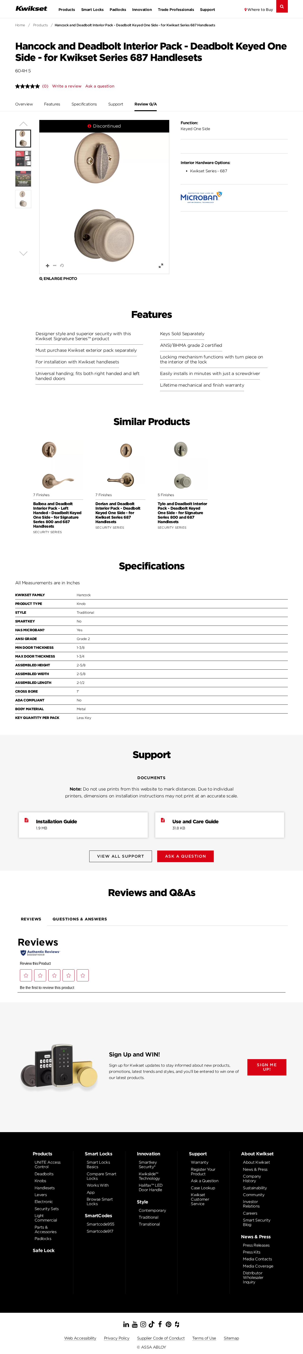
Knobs (40, 1181)
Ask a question (99, 86)
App (90, 1192)
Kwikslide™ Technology (149, 1176)
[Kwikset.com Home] (31, 8)
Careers (250, 1213)
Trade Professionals (176, 9)
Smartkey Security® (148, 1164)
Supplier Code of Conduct (161, 1338)
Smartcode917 (100, 1231)
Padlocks (118, 9)
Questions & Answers (80, 919)
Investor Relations (251, 1203)
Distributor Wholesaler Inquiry (253, 1277)
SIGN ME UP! (267, 1067)
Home (20, 25)
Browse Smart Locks (100, 1201)
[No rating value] (28, 86)
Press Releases (256, 1245)
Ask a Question (204, 1181)
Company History (252, 1178)
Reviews (31, 919)
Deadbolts (44, 1174)
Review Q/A (145, 104)
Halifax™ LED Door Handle (150, 1187)
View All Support (120, 856)
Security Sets (47, 1209)
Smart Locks (92, 9)
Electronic (44, 1201)
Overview (24, 104)
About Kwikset (256, 1162)
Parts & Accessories (45, 1229)
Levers (41, 1195)
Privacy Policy (116, 1338)
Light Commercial (46, 1217)
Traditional (148, 1217)
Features (52, 104)
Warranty (199, 1162)
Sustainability (255, 1188)
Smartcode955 (100, 1224)
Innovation (142, 9)
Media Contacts (257, 1259)
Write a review (66, 86)
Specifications (84, 104)
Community (253, 1195)
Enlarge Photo (60, 278)
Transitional (149, 1224)
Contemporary (152, 1210)
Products (66, 9)
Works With (98, 1185)
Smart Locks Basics (98, 1164)
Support (207, 9)
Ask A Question (185, 856)
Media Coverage (258, 1266)
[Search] (282, 6)
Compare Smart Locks (101, 1176)
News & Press (255, 1169)
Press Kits (251, 1252)
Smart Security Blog (256, 1222)
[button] (104, 197)
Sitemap (231, 1338)
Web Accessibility (80, 1338)
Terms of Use (204, 1338)
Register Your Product (203, 1171)
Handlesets (45, 1188)
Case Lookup (203, 1188)
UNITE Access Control (47, 1164)
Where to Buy (260, 9)
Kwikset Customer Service (200, 1199)
